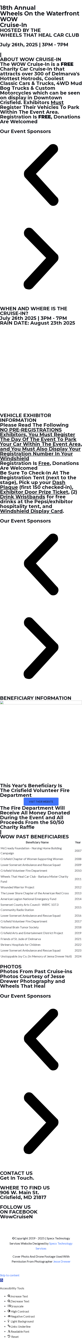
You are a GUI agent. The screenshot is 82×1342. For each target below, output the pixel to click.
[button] (41, 175)
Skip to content (9, 1275)
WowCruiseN (16, 1216)
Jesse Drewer (62, 1261)
